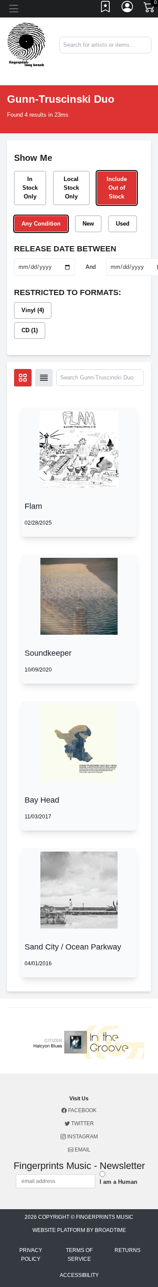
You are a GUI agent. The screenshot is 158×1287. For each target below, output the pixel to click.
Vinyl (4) (33, 310)
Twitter (82, 1123)
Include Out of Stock (117, 188)
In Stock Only (30, 188)
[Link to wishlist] (106, 8)
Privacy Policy (30, 1254)
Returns (127, 1250)
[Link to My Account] (128, 8)
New (88, 223)
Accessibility (79, 1275)
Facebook (82, 1110)
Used (122, 223)
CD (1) (30, 330)
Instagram (82, 1137)
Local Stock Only (71, 188)
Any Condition (41, 223)
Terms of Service (79, 1254)
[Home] (26, 44)
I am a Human (118, 1182)
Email (81, 1150)
